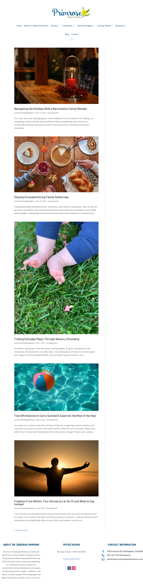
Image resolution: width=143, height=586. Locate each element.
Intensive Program (85, 25)
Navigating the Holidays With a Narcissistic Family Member (50, 108)
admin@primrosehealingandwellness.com (125, 559)
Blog (67, 34)
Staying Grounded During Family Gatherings (41, 197)
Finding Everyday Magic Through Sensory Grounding (46, 339)
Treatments (67, 25)
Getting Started (104, 25)
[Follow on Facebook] (69, 568)
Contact (74, 34)
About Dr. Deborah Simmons (36, 25)
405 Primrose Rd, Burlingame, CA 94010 (125, 551)
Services (54, 25)
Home (19, 25)
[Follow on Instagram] (74, 568)
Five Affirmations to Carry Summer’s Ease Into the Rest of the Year (55, 415)
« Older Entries (20, 530)
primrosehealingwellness (25, 113)
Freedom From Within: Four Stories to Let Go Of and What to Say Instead (54, 502)
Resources (120, 25)
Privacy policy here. (71, 558)
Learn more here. (33, 577)
